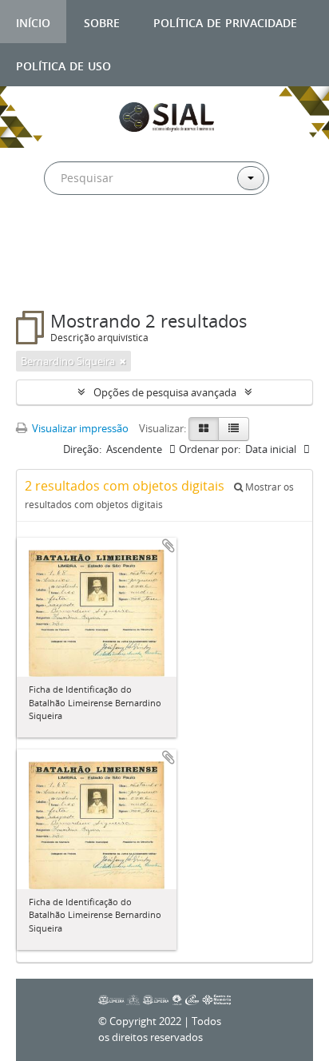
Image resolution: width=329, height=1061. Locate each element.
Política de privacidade (225, 21)
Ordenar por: (209, 449)
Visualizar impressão (79, 428)
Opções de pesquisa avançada (164, 392)
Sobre (102, 21)
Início (33, 21)
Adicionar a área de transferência (168, 546)
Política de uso (63, 64)
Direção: (82, 449)
